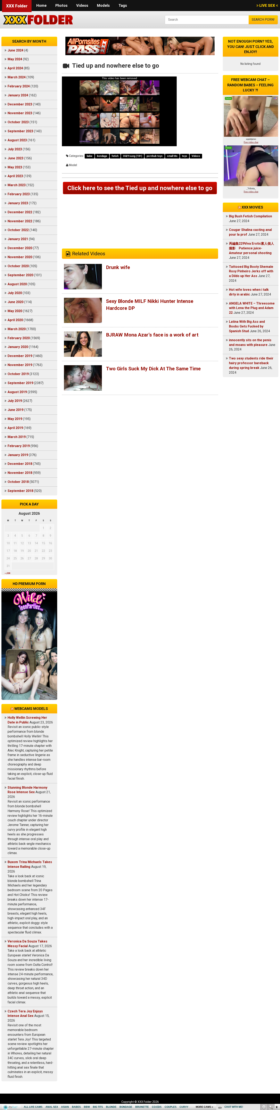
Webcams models (31, 708)
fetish (115, 156)
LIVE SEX (267, 5)
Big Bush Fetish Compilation (250, 216)
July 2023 (15, 149)
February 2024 (19, 86)
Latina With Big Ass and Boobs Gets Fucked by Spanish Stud (247, 326)
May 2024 (15, 59)
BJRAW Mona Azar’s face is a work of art (152, 335)
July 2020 (15, 293)
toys (184, 156)
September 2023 (20, 131)
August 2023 (17, 140)
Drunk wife (118, 267)
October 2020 (18, 266)
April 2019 (15, 428)
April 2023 (15, 176)
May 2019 (15, 419)
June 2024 (15, 50)
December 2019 (20, 356)
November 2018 (20, 473)
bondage (102, 156)
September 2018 (20, 491)
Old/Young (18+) (132, 156)
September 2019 (20, 383)
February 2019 (19, 446)
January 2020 (18, 347)
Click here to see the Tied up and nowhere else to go (139, 188)
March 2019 (17, 437)
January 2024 (18, 95)
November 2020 (20, 257)
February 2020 (19, 338)
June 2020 (15, 302)
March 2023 (17, 185)
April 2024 (15, 68)
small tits (172, 156)
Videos (82, 5)
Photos (61, 5)
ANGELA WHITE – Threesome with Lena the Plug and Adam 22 (252, 308)
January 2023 (18, 203)
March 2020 (17, 329)
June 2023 (15, 158)
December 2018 (20, 464)
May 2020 (15, 311)
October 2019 (18, 374)
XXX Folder (16, 5)
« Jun (7, 573)
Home (41, 5)
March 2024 (17, 77)
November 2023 (20, 113)
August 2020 (17, 284)
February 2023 (19, 194)
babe (89, 156)
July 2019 (15, 401)
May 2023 (15, 167)
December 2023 (20, 104)
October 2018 (18, 482)
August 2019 (17, 392)
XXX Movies (252, 207)
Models (103, 5)
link (276, 1045)
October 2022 (18, 230)
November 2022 (20, 221)
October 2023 (18, 122)
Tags (122, 5)
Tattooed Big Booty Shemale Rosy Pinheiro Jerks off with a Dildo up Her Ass (251, 271)
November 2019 (20, 365)
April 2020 (15, 320)
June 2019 (15, 410)
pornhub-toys (155, 156)
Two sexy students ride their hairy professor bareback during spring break (251, 363)
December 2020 (20, 248)
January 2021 (18, 239)
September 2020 (20, 275)
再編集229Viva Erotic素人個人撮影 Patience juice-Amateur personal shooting (251, 248)
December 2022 (20, 212)
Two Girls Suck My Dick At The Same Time (153, 369)
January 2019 (18, 455)
